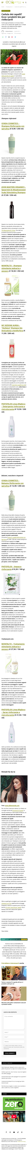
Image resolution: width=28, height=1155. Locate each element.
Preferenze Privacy (21, 1141)
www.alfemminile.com (12, 805)
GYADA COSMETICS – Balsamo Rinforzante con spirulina (12, 483)
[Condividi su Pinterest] (12, 37)
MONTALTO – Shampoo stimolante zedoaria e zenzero (11, 268)
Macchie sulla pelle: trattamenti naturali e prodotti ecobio (13, 1003)
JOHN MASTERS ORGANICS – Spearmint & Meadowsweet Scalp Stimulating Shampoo (13, 190)
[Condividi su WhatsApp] (2, 37)
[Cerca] (23, 2)
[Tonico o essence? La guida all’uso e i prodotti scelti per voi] (14, 973)
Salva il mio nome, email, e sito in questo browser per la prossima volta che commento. (14, 1047)
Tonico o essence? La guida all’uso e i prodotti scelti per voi (12, 983)
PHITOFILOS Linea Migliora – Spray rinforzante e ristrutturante (13, 712)
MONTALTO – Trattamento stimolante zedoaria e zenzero (13, 646)
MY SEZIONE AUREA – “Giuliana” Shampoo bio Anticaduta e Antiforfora (12, 328)
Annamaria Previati (17, 810)
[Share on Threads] (9, 37)
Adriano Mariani (9, 31)
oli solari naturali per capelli (13, 907)
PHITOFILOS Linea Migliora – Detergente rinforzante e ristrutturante (13, 406)
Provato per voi (6, 10)
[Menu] (2, 2)
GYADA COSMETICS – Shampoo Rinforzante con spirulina (12, 126)
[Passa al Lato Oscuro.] (26, 2)
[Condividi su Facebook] (6, 37)
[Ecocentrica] (13, 2)
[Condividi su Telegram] (15, 37)
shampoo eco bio (6, 903)
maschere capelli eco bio (19, 385)
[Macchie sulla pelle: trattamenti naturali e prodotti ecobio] (14, 994)
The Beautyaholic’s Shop (8, 230)
